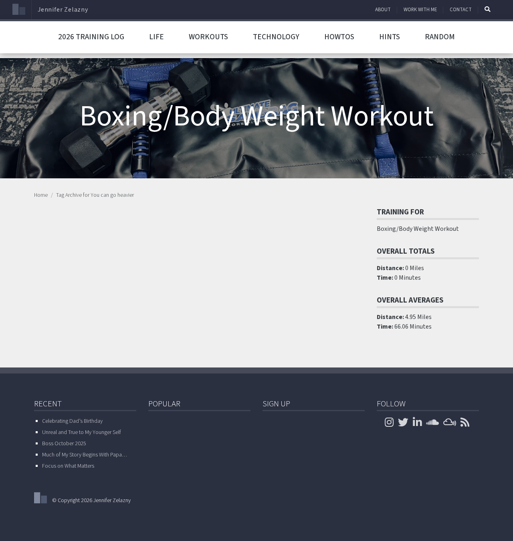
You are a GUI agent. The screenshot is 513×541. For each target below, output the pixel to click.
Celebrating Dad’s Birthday (72, 421)
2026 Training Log (91, 36)
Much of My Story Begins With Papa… (84, 455)
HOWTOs (339, 36)
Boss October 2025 (64, 444)
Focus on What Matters (68, 466)
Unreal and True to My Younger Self (81, 432)
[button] (487, 9)
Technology (276, 36)
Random (440, 36)
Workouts (208, 36)
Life (156, 36)
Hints (389, 36)
